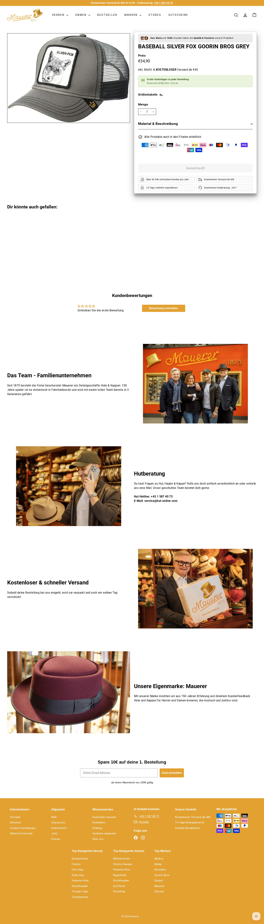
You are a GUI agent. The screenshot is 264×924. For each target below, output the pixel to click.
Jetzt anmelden (171, 772)
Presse (55, 839)
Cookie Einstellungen (23, 828)
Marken (131, 14)
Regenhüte (119, 875)
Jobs (54, 833)
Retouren (15, 822)
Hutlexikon (98, 822)
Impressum (58, 822)
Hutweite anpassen (104, 833)
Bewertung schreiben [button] (163, 308)
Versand (15, 817)
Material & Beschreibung (158, 124)
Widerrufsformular (21, 833)
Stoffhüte (119, 886)
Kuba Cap (78, 875)
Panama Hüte (80, 880)
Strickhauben (80, 886)
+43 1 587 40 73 (163, 2)
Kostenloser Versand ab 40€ (192, 817)
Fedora (76, 864)
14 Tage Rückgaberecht (189, 822)
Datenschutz (59, 828)
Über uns (97, 839)
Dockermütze (80, 858)
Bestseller (107, 14)
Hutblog (97, 828)
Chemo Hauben (122, 864)
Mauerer (159, 886)
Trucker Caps (80, 891)
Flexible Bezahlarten (187, 828)
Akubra (158, 858)
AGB (54, 817)
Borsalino (160, 869)
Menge (143, 104)
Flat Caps (78, 869)
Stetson (159, 891)
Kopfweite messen (104, 817)
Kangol (158, 880)
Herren (59, 14)
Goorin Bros (161, 875)
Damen (81, 14)
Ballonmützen (121, 858)
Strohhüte (119, 891)
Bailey (158, 864)
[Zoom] (68, 78)
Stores (155, 14)
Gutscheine (178, 14)
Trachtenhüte (80, 897)
